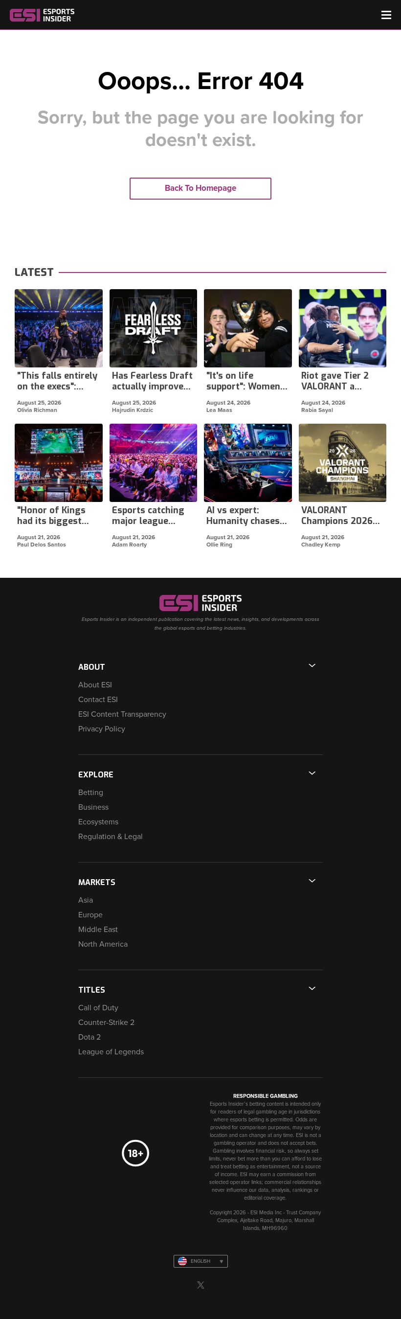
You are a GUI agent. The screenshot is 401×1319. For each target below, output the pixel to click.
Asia (85, 900)
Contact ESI (98, 700)
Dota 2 (89, 1037)
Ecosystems (98, 822)
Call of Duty (98, 1008)
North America (103, 944)
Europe (90, 915)
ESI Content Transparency (122, 714)
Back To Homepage (200, 188)
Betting (90, 792)
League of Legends (111, 1052)
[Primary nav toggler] (386, 15)
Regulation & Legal (110, 836)
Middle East (98, 929)
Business (93, 807)
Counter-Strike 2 (106, 1022)
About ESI (95, 685)
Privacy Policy (101, 729)
